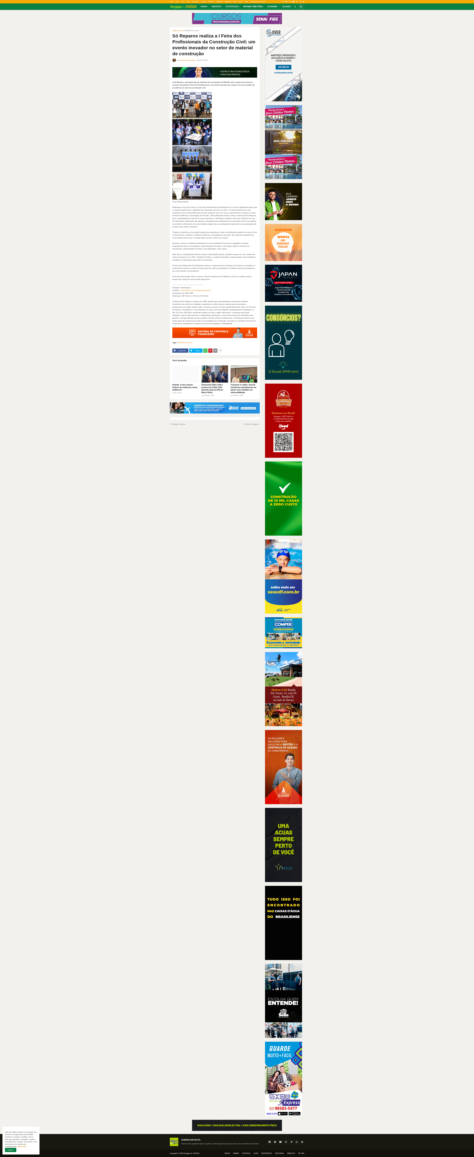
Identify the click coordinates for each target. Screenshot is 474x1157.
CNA (171, 2)
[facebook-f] (283, 1)
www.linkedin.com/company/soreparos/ (195, 290)
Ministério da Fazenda (258, 2)
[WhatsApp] (205, 351)
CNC (177, 2)
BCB (246, 2)
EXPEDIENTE (266, 1153)
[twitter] (286, 1)
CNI (182, 2)
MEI (235, 2)
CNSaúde (195, 2)
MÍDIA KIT (291, 1153)
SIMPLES (228, 2)
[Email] (215, 351)
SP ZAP (301, 1153)
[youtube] (293, 1)
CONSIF (211, 2)
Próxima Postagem (251, 424)
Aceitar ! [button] (10, 1150)
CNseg (203, 2)
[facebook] (269, 1142)
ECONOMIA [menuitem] (272, 7)
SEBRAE (219, 2)
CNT (187, 2)
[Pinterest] (210, 351)
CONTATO (246, 1153)
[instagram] (289, 1)
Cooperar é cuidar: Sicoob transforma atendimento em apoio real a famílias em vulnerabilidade (243, 388)
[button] (295, 6)
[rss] (303, 1)
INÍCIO (227, 1153)
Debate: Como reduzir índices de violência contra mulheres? (184, 387)
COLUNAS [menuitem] (286, 7)
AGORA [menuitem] (204, 7)
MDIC (241, 2)
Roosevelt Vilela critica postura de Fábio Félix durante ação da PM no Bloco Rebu (212, 388)
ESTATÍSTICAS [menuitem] (232, 7)
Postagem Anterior (178, 424)
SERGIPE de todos (191, 30)
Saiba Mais (21, 1146)
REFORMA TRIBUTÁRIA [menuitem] (253, 7)
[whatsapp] (297, 1)
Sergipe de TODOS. (192, 1153)
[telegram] (300, 1)
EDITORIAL (279, 1153)
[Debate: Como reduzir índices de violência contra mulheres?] (185, 374)
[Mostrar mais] (220, 351)
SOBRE (236, 1153)
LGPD (255, 1153)
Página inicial (177, 30)
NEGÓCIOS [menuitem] (216, 7)
